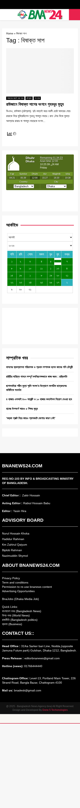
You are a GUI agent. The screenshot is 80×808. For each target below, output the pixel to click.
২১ (67, 275)
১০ (30, 268)
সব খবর (37, 98)
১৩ (57, 268)
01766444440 (33, 666)
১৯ (50, 275)
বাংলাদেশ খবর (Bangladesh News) (21, 611)
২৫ (41, 282)
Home (9, 33)
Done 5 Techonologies (55, 710)
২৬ (50, 282)
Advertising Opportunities (18, 591)
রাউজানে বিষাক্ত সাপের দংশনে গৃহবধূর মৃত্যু (35, 104)
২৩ (20, 282)
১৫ (11, 275)
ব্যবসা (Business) (12, 624)
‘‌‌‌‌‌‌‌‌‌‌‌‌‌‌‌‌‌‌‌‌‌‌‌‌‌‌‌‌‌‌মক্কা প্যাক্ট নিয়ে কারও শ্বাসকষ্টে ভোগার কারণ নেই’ (30, 418)
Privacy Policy (11, 578)
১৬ (20, 275)
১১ (41, 268)
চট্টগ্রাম (29, 98)
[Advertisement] (40, 766)
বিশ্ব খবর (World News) (16, 615)
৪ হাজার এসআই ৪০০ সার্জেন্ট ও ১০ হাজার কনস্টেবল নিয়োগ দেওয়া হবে (39, 399)
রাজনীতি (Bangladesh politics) (20, 619)
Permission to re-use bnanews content (27, 586)
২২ (11, 282)
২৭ (57, 282)
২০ (57, 275)
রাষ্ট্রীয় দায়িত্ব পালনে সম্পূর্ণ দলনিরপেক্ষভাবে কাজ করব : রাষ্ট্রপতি (36, 376)
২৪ (30, 282)
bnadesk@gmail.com (27, 690)
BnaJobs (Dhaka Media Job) (20, 599)
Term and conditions (15, 582)
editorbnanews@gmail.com (42, 658)
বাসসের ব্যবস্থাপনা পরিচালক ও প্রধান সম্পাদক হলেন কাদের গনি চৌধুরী (39, 367)
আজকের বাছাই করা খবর (15, 98)
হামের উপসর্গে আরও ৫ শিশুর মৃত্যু (22, 408)
